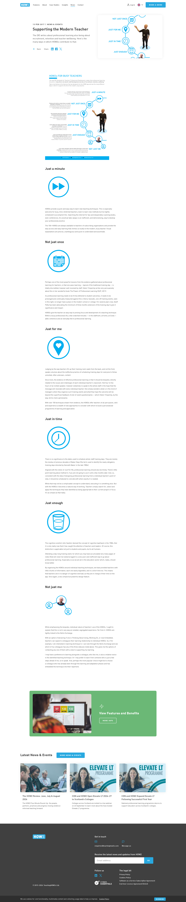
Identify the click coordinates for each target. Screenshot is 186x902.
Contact (80, 5)
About (44, 5)
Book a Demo (155, 5)
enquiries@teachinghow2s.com (107, 846)
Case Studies (54, 5)
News (73, 5)
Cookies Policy (125, 877)
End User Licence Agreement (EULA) (133, 884)
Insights (65, 5)
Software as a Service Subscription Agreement (137, 881)
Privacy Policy (124, 874)
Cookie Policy (104, 899)
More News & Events (70, 755)
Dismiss (160, 899)
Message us (126, 846)
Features (36, 5)
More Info (108, 720)
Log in (132, 5)
